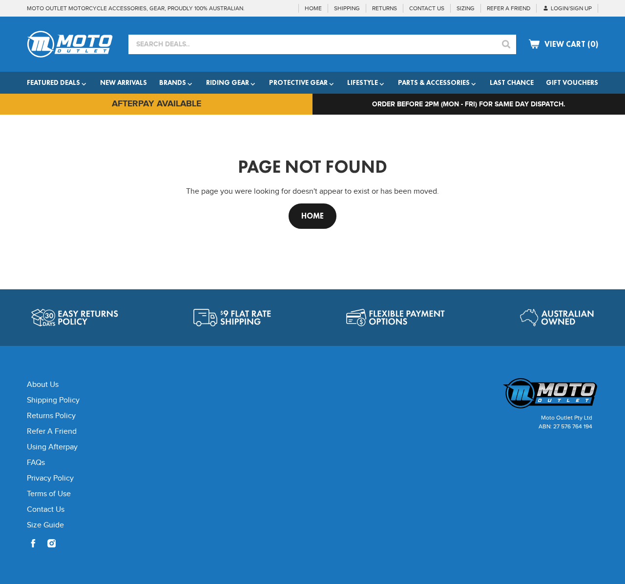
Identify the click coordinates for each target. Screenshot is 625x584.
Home (312, 216)
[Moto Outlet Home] (530, 393)
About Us (43, 384)
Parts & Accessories (434, 82)
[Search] (506, 44)
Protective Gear (298, 82)
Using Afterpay (52, 447)
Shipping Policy (53, 400)
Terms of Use (49, 494)
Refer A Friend (52, 431)
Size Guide (45, 525)
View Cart (571, 44)
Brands (172, 82)
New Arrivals (123, 82)
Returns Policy (51, 416)
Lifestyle (362, 82)
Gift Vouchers (572, 82)
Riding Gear (227, 82)
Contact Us (45, 509)
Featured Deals (53, 82)
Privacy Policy (50, 478)
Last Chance (512, 82)
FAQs (36, 462)
